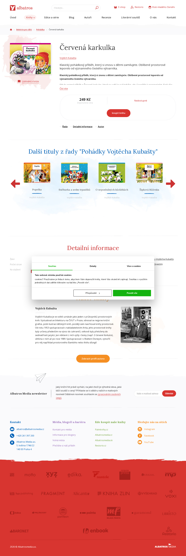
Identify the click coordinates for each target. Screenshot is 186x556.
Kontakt (171, 17)
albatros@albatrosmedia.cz (30, 429)
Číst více (64, 88)
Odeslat (169, 393)
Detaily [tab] (93, 266)
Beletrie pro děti (24, 29)
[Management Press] (170, 475)
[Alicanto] (81, 493)
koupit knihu (118, 112)
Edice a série (51, 17)
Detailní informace (82, 126)
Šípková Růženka (149, 189)
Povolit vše (132, 293)
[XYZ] (51, 475)
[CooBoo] (12, 475)
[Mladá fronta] (114, 513)
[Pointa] (88, 513)
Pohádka (40, 29)
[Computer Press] (124, 475)
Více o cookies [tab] (134, 266)
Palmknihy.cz (101, 429)
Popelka (37, 189)
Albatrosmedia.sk (104, 440)
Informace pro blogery (64, 434)
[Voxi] (170, 493)
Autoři (88, 17)
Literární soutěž (130, 17)
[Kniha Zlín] (114, 493)
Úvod (13, 17)
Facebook (149, 435)
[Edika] (75, 475)
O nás (153, 17)
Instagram (149, 429)
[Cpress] (148, 475)
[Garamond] (141, 513)
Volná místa (59, 440)
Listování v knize (30, 81)
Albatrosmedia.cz (103, 434)
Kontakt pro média (62, 429)
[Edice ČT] (15, 513)
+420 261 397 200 (25, 435)
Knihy (29, 17)
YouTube (149, 442)
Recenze (106, 17)
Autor (101, 126)
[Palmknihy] (39, 513)
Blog (71, 17)
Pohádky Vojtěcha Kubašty (160, 259)
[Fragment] (53, 493)
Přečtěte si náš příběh (64, 445)
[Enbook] (95, 531)
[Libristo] (169, 513)
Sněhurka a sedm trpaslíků (74, 189)
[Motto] (30, 475)
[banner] (21, 8)
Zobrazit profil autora (93, 358)
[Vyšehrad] (147, 493)
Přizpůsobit (91, 293)
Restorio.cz (100, 445)
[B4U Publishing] (21, 493)
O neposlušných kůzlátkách (112, 189)
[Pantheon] (63, 513)
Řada (65, 126)
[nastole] (101, 475)
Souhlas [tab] (52, 266)
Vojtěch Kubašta (68, 57)
